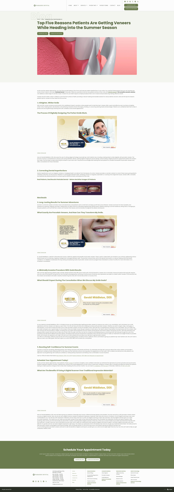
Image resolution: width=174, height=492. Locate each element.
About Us (74, 473)
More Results (42, 197)
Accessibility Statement (94, 489)
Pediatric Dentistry (91, 481)
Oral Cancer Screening (92, 478)
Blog (73, 482)
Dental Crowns (119, 478)
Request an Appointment (96, 355)
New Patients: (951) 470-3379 (64, 355)
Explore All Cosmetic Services (106, 480)
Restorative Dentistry (121, 471)
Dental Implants (119, 481)
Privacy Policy (79, 489)
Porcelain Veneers (106, 475)
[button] (76, 5)
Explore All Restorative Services (121, 483)
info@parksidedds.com (58, 484)
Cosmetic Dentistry (106, 471)
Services (74, 480)
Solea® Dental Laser (135, 477)
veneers (71, 362)
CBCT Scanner (134, 479)
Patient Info (74, 475)
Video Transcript (41, 153)
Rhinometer (133, 475)
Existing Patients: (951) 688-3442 (81, 355)
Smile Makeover (105, 477)
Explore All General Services (91, 483)
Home (73, 471)
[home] (41, 5)
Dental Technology (135, 471)
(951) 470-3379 (126, 365)
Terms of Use (85, 489)
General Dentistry (91, 471)
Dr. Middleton (97, 365)
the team (105, 365)
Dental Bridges (119, 476)
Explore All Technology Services (136, 482)
